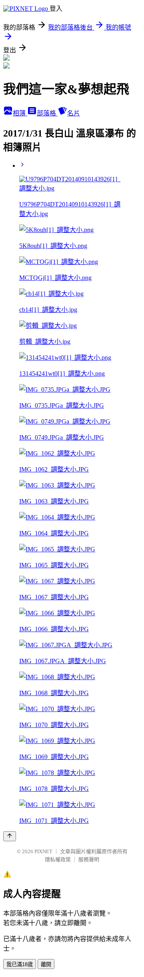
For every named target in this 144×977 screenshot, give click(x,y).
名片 (73, 113)
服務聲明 (88, 859)
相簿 (20, 113)
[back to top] (9, 836)
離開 (46, 964)
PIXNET (43, 851)
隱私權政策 (58, 859)
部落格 (47, 113)
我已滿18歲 (19, 964)
